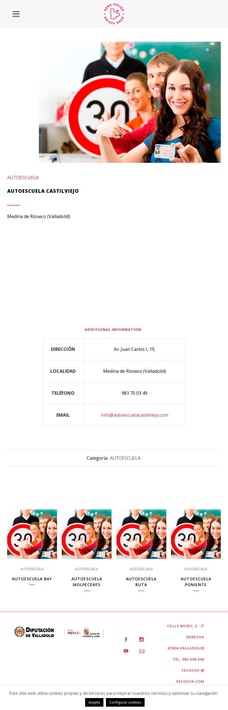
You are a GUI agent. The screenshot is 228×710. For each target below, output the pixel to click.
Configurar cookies (125, 702)
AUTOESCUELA (23, 177)
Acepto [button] (94, 702)
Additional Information (113, 329)
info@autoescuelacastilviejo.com (134, 415)
